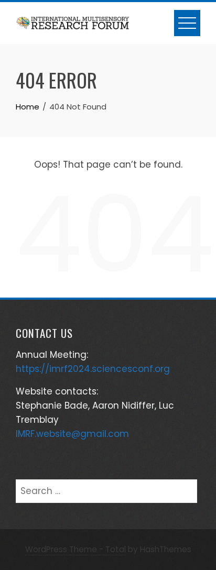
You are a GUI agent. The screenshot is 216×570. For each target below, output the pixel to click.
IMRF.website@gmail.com (72, 434)
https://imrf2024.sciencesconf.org (93, 369)
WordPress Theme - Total (75, 549)
